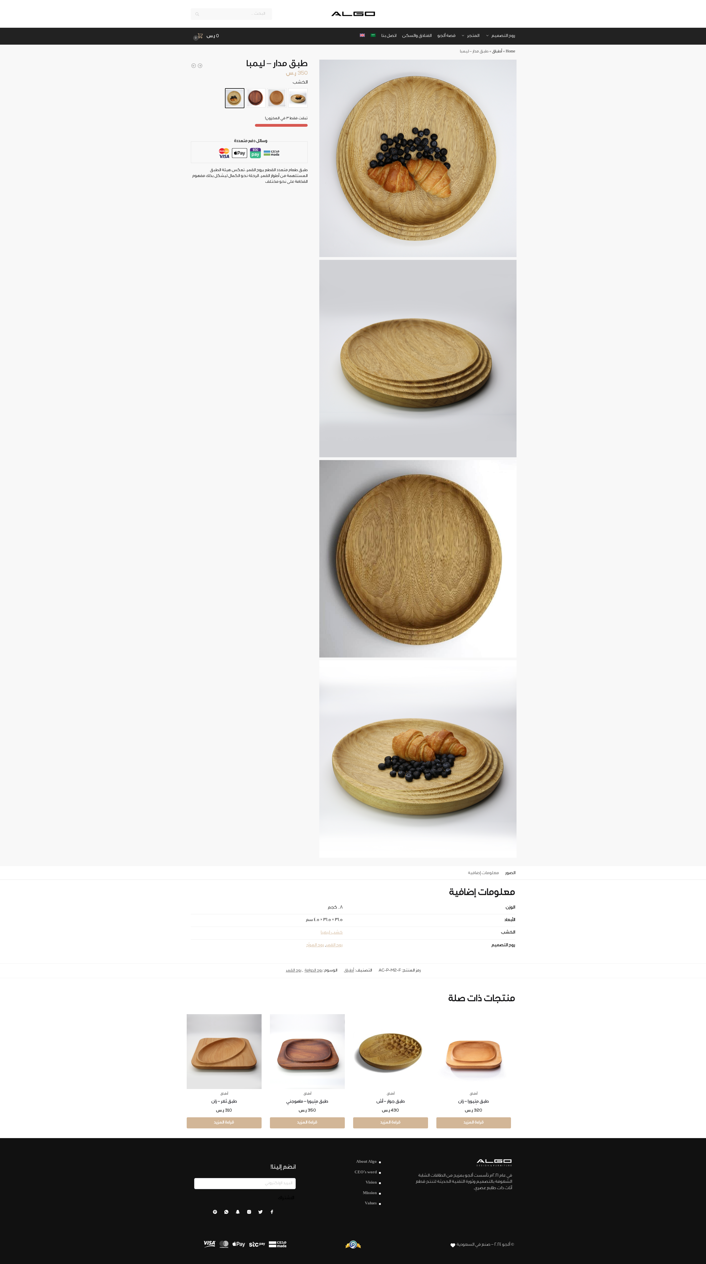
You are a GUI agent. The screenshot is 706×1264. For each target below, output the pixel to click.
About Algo (366, 1162)
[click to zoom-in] (418, 158)
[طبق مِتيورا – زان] (473, 1051)
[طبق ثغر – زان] (224, 1051)
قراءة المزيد (474, 1123)
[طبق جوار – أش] (390, 1051)
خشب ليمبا (332, 933)
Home (510, 52)
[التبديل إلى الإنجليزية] (362, 36)
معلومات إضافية (483, 873)
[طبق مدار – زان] (276, 97)
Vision (371, 1183)
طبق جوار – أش (390, 1102)
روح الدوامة (313, 971)
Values (371, 1204)
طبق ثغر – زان (224, 1102)
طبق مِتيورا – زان (473, 1102)
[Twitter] (260, 1213)
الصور (510, 873)
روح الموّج (315, 945)
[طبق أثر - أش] (193, 65)
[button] (205, 36)
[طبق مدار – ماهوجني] (255, 97)
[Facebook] (272, 1213)
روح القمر (334, 945)
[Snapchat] (238, 1213)
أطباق (497, 52)
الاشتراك (286, 1198)
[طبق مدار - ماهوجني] (200, 65)
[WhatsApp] (226, 1213)
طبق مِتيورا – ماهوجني (307, 1102)
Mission (370, 1193)
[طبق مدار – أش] (298, 97)
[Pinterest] (215, 1213)
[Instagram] (249, 1213)
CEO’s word (366, 1173)
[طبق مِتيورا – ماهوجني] (307, 1051)
